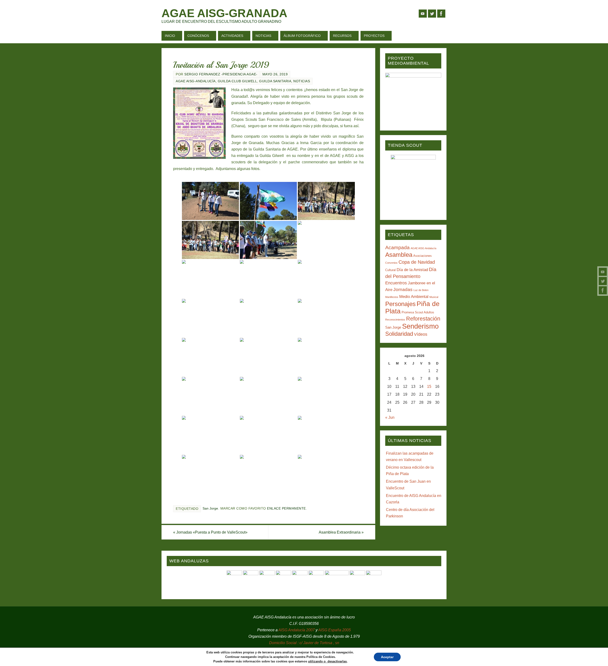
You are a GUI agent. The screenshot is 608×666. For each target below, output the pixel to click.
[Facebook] (603, 290)
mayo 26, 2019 (275, 74)
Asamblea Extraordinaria (341, 532)
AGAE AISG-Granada (224, 13)
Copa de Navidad (417, 262)
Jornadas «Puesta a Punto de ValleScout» (210, 532)
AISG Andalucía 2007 (297, 630)
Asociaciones (422, 256)
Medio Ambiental (413, 296)
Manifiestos (391, 297)
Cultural (390, 270)
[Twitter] (603, 281)
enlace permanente (286, 508)
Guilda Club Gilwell (237, 81)
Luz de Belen (420, 290)
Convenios (391, 262)
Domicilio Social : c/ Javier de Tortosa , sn (304, 643)
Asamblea (398, 254)
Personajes (400, 303)
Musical (433, 297)
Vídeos (420, 334)
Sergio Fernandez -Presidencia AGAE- (220, 74)
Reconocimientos (395, 319)
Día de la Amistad (412, 269)
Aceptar (387, 657)
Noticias (301, 81)
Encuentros (396, 283)
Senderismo (420, 326)
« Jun (389, 417)
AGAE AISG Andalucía (423, 248)
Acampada (397, 247)
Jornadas (403, 289)
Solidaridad (399, 334)
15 (429, 386)
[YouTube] (603, 272)
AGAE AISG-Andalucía (196, 81)
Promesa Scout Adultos (418, 312)
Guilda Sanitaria (275, 81)
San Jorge (210, 508)
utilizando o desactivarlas (327, 661)
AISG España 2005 (334, 630)
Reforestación (423, 319)
